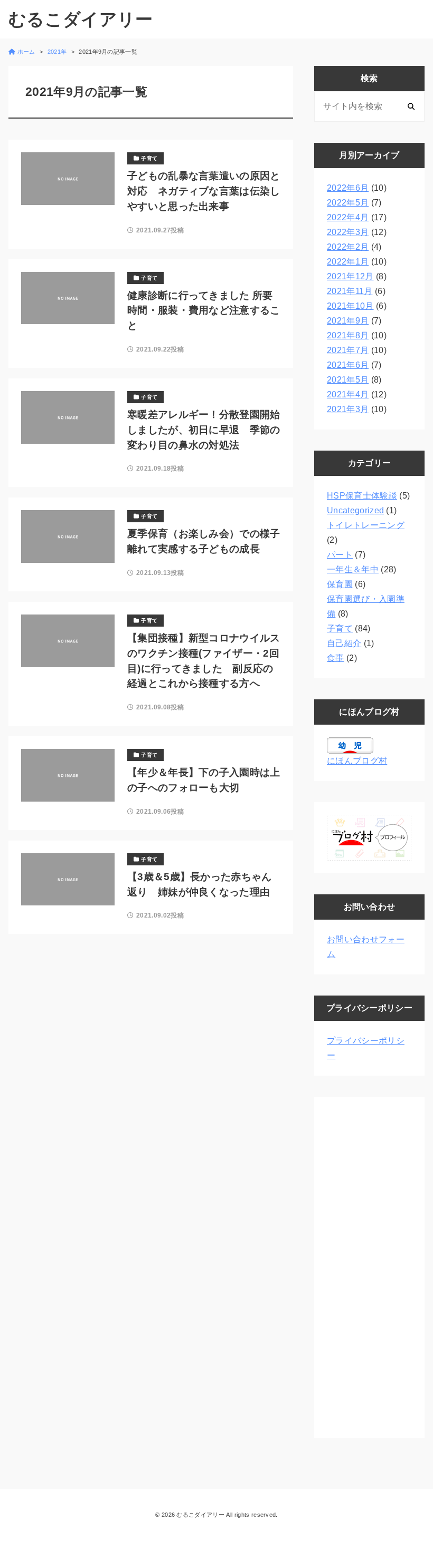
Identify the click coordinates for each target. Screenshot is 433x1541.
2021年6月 (348, 364)
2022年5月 (348, 202)
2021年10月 (350, 305)
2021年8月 (348, 335)
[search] (411, 106)
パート (340, 554)
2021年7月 (348, 350)
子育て (340, 628)
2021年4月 (348, 394)
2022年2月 (348, 246)
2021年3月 (348, 409)
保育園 (340, 584)
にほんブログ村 (357, 760)
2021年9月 (348, 320)
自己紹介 (344, 643)
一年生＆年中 (353, 569)
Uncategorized (355, 510)
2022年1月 (348, 261)
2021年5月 (348, 379)
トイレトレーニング (365, 525)
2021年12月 (350, 276)
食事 (335, 658)
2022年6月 (348, 187)
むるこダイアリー (80, 19)
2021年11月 (350, 291)
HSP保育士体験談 (362, 495)
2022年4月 (348, 217)
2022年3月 (348, 232)
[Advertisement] (369, 1267)
